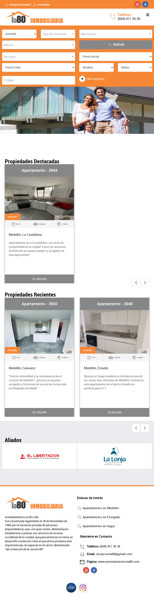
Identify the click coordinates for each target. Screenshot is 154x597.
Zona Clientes (43, 4)
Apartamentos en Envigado (101, 517)
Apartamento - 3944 (39, 170)
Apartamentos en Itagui (98, 526)
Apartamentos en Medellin (100, 508)
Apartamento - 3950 (39, 303)
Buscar (118, 44)
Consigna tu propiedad (19, 4)
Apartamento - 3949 (115, 303)
